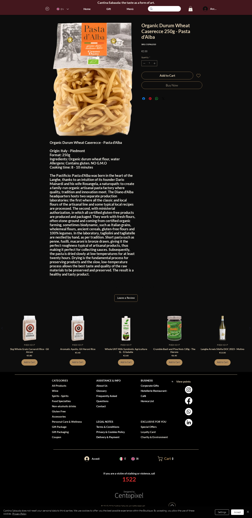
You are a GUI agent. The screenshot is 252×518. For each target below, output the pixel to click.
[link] (190, 8)
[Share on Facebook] (144, 99)
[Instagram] (188, 389)
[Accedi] (205, 8)
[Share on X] (163, 99)
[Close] (248, 512)
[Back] (47, 9)
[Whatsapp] (188, 411)
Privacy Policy (19, 513)
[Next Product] (250, 328)
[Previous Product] (2, 328)
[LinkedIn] (188, 422)
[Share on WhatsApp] (157, 99)
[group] (126, 340)
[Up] (172, 505)
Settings (222, 512)
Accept (237, 512)
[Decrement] (144, 63)
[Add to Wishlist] (198, 75)
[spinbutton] (149, 63)
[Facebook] (188, 400)
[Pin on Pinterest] (150, 99)
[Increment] (155, 63)
